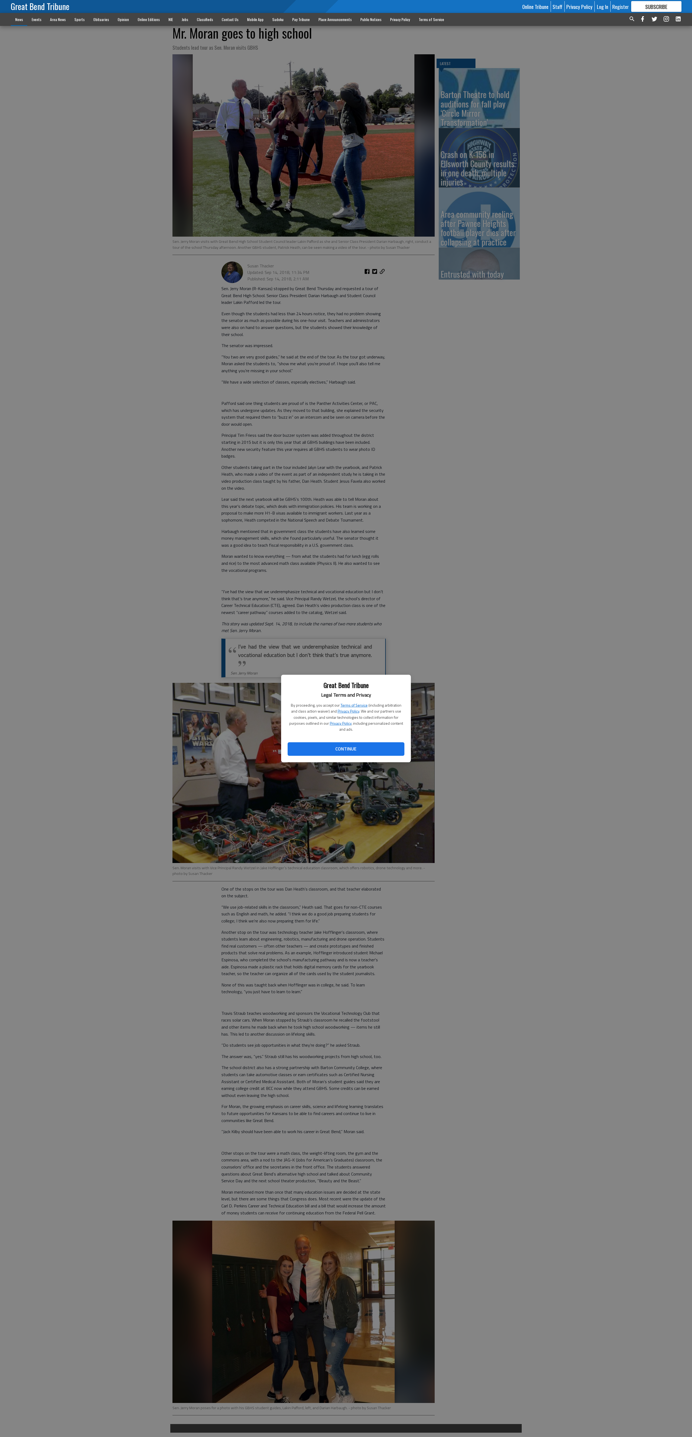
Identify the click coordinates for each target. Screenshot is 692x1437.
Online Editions (149, 19)
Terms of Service (354, 705)
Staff (557, 6)
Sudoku (278, 19)
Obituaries (101, 19)
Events (36, 19)
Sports (79, 19)
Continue (345, 749)
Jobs (185, 19)
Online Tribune (535, 6)
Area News (58, 19)
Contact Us (230, 19)
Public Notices (370, 19)
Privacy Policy (348, 711)
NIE (170, 19)
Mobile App (255, 19)
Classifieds (205, 19)
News (19, 19)
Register (620, 6)
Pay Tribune (301, 19)
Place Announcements (335, 19)
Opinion (123, 19)
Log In (602, 6)
